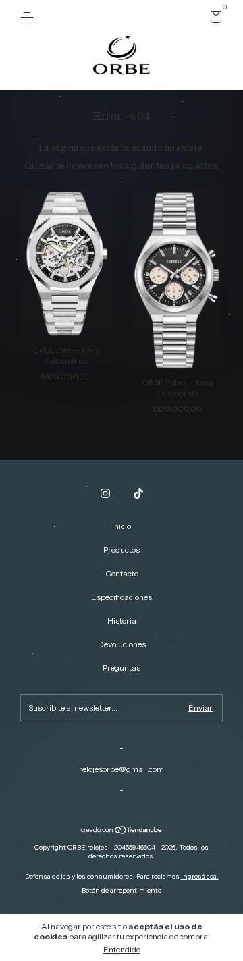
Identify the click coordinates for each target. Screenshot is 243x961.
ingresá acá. (200, 876)
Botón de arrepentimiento (121, 890)
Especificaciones (121, 597)
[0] (214, 19)
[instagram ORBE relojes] (105, 493)
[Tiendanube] (122, 831)
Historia (121, 620)
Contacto (121, 573)
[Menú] (29, 17)
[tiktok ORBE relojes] (138, 493)
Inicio (121, 526)
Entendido (121, 949)
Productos (121, 550)
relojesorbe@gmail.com (121, 769)
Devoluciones (122, 644)
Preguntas (121, 668)
